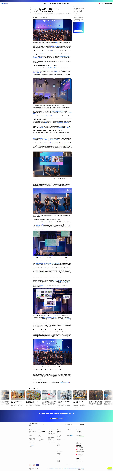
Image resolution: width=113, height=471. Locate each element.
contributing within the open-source (57, 111)
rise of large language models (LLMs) (51, 139)
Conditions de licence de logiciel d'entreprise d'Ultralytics (72, 468)
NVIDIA (58, 280)
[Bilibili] (78, 465)
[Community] (69, 465)
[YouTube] (71, 465)
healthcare (67, 140)
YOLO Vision (43, 53)
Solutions (49, 3)
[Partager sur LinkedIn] (30, 9)
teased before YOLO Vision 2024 (50, 67)
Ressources (54, 3)
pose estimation (44, 123)
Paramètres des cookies (80, 469)
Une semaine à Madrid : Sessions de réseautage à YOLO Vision (78, 18)
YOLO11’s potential (42, 127)
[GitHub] (64, 465)
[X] (68, 465)
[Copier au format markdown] (30, 13)
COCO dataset (47, 118)
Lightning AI (54, 317)
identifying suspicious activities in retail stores (51, 263)
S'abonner (81, 424)
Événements (59, 448)
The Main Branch (44, 260)
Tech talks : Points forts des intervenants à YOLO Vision (78, 15)
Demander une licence (53, 418)
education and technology (41, 272)
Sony (55, 280)
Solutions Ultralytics (42, 431)
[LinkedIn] (66, 465)
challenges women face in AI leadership (50, 142)
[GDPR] (37, 465)
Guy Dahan (41, 285)
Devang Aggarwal (67, 318)
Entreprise (59, 3)
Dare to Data (62, 145)
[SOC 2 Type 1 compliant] (34, 465)
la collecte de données (66, 227)
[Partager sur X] (30, 7)
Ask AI (109, 468)
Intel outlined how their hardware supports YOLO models (47, 282)
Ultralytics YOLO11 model (55, 46)
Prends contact (107, 3)
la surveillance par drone (39, 225)
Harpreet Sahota (42, 183)
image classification (60, 122)
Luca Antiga (64, 324)
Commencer (61, 418)
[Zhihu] (79, 465)
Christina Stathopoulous (68, 145)
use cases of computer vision (37, 57)
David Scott (38, 260)
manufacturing (60, 127)
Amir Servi (69, 282)
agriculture (67, 382)
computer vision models (46, 70)
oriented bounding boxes (53, 123)
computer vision (57, 42)
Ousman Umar (61, 267)
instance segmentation (37, 123)
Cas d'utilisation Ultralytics (50, 431)
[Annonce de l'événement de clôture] (1, 1)
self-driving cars (67, 127)
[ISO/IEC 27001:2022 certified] (30, 465)
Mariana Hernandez (49, 145)
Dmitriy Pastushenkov (63, 281)
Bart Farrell (47, 183)
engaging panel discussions (64, 56)
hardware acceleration (46, 58)
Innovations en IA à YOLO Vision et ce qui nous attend (78, 20)
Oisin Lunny (53, 50)
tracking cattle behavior (39, 263)
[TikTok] (76, 465)
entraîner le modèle (42, 229)
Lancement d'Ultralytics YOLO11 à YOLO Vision (79, 9)
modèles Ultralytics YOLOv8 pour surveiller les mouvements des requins (49, 224)
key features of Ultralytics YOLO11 (46, 115)
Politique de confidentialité (59, 468)
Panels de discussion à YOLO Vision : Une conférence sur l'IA (78, 11)
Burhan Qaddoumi (36, 183)
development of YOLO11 (37, 72)
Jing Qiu (50, 135)
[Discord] (83, 465)
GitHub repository (40, 381)
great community (57, 53)
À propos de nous (78, 431)
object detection (42, 108)
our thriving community (53, 381)
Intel (53, 280)
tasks (46, 122)
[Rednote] (74, 465)
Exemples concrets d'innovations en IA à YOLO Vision (78, 13)
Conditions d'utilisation (51, 468)
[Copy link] (30, 11)
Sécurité (82, 468)
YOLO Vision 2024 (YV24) (39, 43)
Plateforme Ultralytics (32, 431)
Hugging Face (49, 317)
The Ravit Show (56, 71)
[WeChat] (73, 465)
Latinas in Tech (40, 145)
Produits (45, 3)
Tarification (64, 3)
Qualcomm (45, 317)
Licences (68, 3)
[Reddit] (81, 465)
